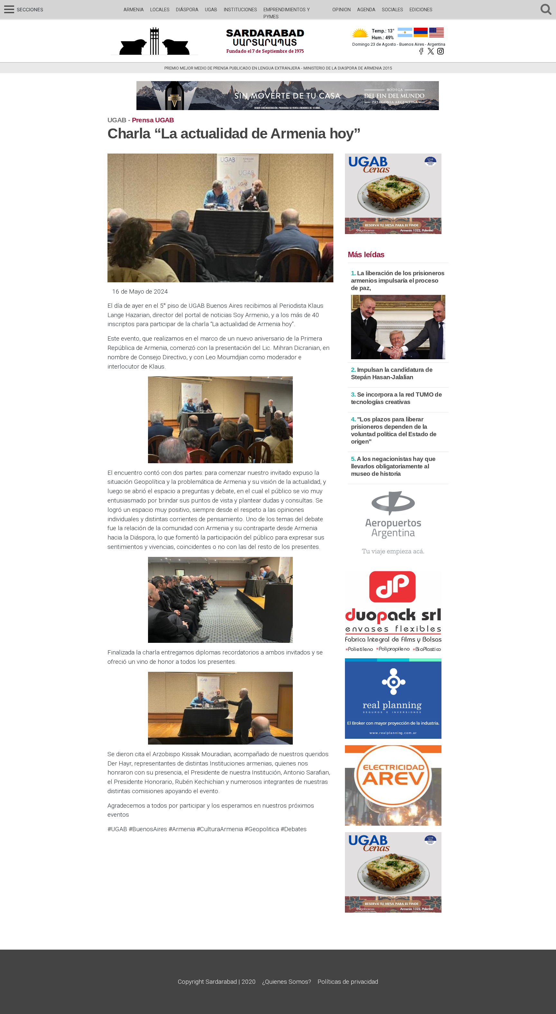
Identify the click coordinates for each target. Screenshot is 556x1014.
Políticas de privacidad (348, 981)
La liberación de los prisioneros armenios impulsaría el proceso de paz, (398, 280)
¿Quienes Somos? (286, 981)
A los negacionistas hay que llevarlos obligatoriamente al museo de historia (393, 466)
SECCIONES (29, 9)
